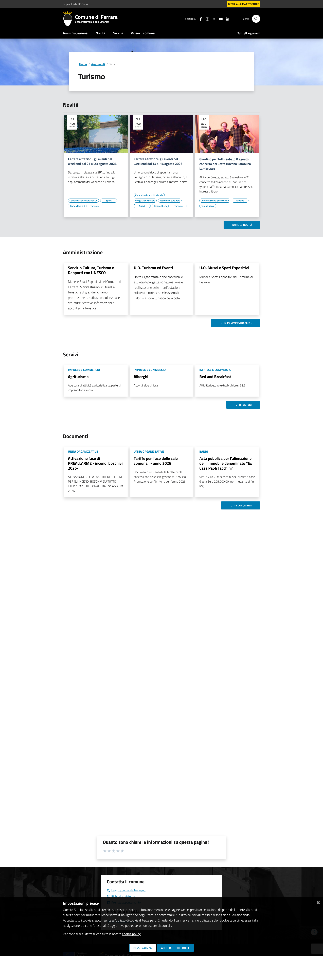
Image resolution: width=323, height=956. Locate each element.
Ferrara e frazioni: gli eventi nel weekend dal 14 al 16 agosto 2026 (158, 161)
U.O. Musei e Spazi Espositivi (224, 268)
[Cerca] (256, 19)
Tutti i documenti (240, 505)
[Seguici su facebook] (199, 18)
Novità (100, 33)
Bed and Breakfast (215, 377)
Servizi (118, 33)
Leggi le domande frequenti (128, 890)
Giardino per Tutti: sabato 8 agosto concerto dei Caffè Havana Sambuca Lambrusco (225, 164)
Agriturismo (78, 377)
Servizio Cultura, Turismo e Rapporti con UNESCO (91, 270)
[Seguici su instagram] (206, 18)
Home (83, 64)
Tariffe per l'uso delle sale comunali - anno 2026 (156, 460)
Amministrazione (75, 33)
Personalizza (142, 948)
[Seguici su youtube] (219, 18)
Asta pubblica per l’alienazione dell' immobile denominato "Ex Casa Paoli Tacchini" (225, 463)
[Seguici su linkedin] (226, 18)
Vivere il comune (143, 33)
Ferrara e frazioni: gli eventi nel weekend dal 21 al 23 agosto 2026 (92, 161)
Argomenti (98, 64)
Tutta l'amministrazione (235, 323)
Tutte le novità (242, 225)
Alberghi (141, 377)
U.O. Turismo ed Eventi (153, 268)
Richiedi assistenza (123, 896)
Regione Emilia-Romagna (75, 4)
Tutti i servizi (243, 405)
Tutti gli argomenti (249, 33)
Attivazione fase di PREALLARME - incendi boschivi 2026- (95, 463)
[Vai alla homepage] (69, 18)
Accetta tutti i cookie (175, 948)
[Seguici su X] (212, 18)
